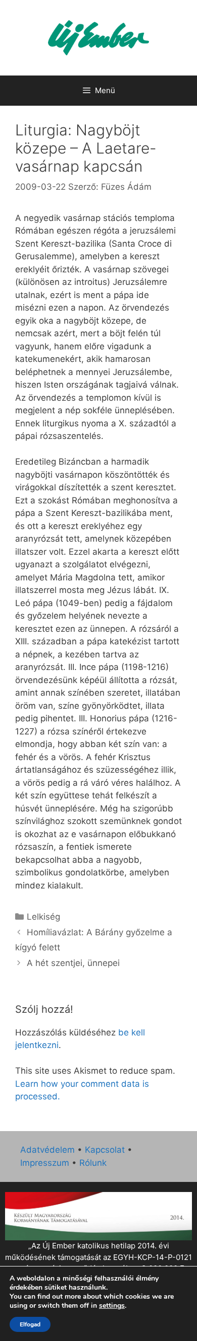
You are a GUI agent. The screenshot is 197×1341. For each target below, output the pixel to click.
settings (112, 1305)
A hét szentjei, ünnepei (73, 963)
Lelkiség (43, 917)
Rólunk (93, 1163)
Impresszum (44, 1163)
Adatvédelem (47, 1150)
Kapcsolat (105, 1150)
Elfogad (30, 1324)
